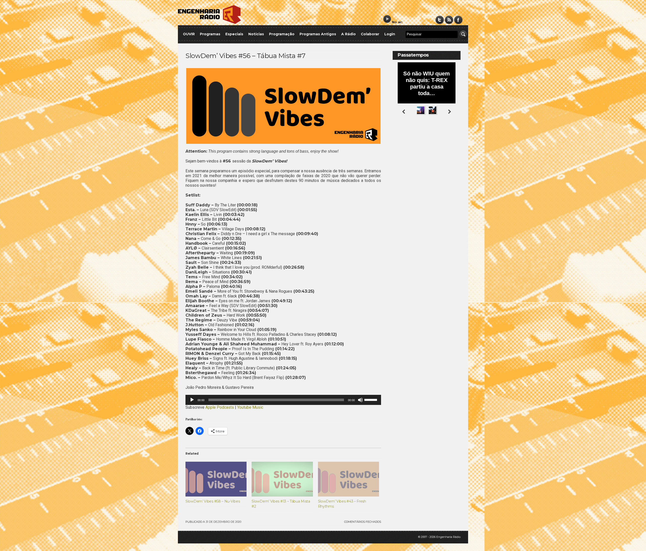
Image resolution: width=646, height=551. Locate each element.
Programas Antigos (318, 34)
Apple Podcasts (219, 407)
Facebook (458, 19)
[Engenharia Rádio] (209, 23)
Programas (210, 34)
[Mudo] (360, 399)
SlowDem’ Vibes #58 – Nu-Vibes (212, 501)
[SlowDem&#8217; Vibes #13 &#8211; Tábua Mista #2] (282, 479)
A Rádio (348, 34)
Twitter (439, 19)
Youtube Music (250, 407)
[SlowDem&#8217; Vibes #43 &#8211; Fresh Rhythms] (348, 479)
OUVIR (189, 34)
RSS (449, 19)
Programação (281, 34)
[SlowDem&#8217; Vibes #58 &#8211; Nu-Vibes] (216, 479)
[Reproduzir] (192, 399)
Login (389, 34)
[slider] (371, 399)
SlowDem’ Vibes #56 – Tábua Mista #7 (245, 55)
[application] (283, 400)
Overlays (453, 134)
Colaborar (370, 34)
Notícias (256, 34)
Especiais (234, 34)
